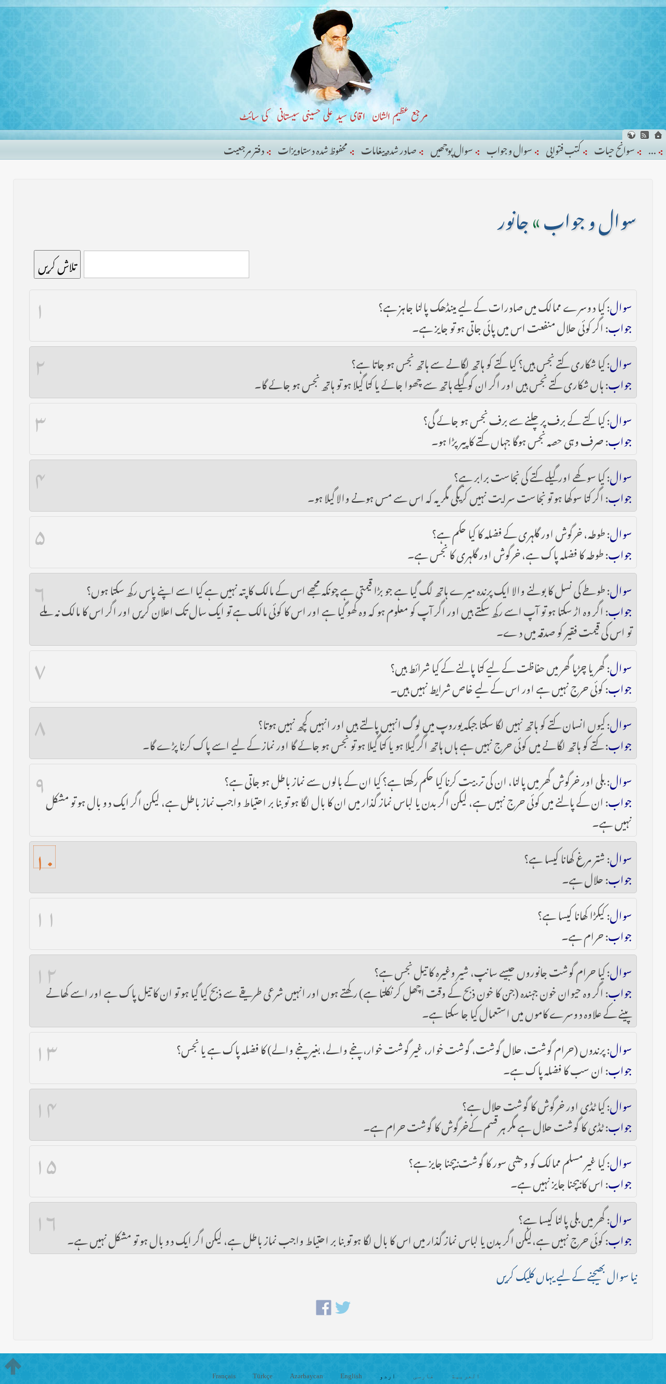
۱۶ (46, 1217)
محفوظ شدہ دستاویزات (313, 148)
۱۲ (45, 970)
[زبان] (631, 135)
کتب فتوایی (563, 148)
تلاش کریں (57, 264)
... (652, 148)
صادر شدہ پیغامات (389, 148)
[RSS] (645, 135)
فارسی (423, 1376)
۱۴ (45, 1104)
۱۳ (46, 1047)
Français (224, 1376)
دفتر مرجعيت (244, 148)
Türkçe (263, 1376)
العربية (465, 1376)
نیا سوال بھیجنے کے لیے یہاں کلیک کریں (566, 1274)
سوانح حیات (614, 148)
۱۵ (45, 1161)
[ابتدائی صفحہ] (658, 135)
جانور (513, 217)
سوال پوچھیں (451, 148)
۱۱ (45, 913)
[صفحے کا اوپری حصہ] (13, 1366)
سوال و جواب (509, 148)
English (351, 1376)
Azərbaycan (306, 1376)
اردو (387, 1376)
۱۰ (44, 856)
